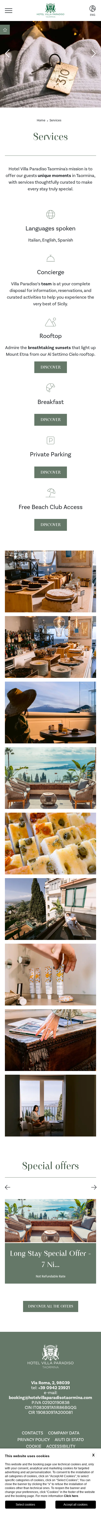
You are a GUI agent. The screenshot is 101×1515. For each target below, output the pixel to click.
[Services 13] (50, 1040)
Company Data (63, 1433)
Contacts (32, 1433)
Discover (51, 367)
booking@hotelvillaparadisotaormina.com (50, 1397)
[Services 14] (50, 1105)
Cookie (33, 1446)
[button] (7, 1187)
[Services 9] (50, 778)
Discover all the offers (50, 1306)
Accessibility (60, 1446)
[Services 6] (50, 581)
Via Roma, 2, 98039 (50, 1382)
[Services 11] (50, 909)
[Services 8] (50, 712)
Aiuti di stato (69, 1439)
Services (55, 120)
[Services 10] (50, 843)
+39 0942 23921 (54, 1387)
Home (41, 120)
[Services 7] (50, 647)
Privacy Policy (33, 1439)
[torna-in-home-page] (50, 1357)
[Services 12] (50, 974)
